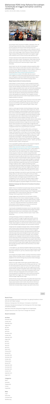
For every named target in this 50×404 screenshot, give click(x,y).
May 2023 (7, 345)
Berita (18, 11)
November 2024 (8, 319)
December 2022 (8, 355)
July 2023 (7, 341)
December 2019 (8, 367)
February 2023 (8, 351)
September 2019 (8, 373)
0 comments (23, 11)
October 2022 (8, 359)
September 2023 (8, 337)
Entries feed (7, 395)
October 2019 (8, 371)
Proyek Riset (7, 388)
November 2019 (8, 369)
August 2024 (7, 325)
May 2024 (7, 329)
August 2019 (7, 375)
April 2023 (7, 347)
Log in (6, 393)
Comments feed (8, 397)
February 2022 (8, 361)
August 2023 (7, 339)
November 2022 (8, 357)
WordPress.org (8, 399)
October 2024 (8, 321)
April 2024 (7, 331)
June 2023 (7, 343)
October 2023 (8, 335)
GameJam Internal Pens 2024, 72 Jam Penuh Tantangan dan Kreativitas (20, 310)
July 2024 (7, 327)
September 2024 (8, 323)
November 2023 (8, 333)
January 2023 (7, 353)
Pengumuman (8, 384)
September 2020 (8, 365)
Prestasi (6, 386)
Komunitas (7, 382)
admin (7, 11)
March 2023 (7, 349)
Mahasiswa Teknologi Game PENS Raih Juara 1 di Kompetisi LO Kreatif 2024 (21, 303)
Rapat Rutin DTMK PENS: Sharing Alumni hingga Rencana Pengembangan (20, 308)
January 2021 (7, 363)
